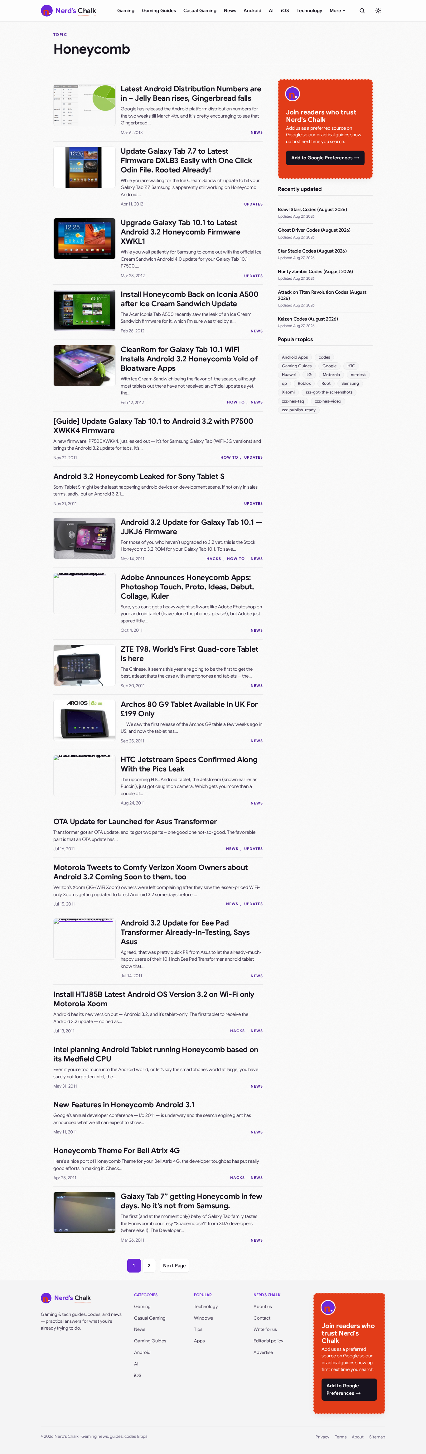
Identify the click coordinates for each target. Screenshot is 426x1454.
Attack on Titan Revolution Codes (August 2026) (322, 295)
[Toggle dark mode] (378, 10)
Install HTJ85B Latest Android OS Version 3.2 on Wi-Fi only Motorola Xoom (153, 999)
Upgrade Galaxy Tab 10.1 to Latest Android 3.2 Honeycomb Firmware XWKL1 (180, 232)
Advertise (263, 1352)
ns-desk (358, 374)
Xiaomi (288, 392)
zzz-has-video (328, 401)
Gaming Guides (159, 10)
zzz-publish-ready (299, 410)
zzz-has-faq (293, 401)
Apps (199, 1341)
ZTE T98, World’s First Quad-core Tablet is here (190, 654)
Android (252, 10)
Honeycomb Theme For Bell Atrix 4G (116, 1150)
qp (284, 383)
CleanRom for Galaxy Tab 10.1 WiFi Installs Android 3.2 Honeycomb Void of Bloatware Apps (189, 359)
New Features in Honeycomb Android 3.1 (124, 1104)
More (335, 10)
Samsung (350, 383)
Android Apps (295, 357)
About (358, 1437)
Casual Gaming (199, 10)
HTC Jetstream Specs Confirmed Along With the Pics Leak (189, 764)
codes (324, 357)
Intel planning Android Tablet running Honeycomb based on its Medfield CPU (155, 1054)
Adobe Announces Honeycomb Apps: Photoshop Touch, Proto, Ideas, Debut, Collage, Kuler (187, 587)
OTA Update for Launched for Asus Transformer (135, 821)
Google (329, 366)
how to (236, 402)
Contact (262, 1318)
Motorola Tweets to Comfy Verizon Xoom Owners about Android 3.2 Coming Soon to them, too (150, 872)
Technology (309, 10)
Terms (340, 1437)
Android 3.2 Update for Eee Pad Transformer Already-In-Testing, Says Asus (185, 932)
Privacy (322, 1437)
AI (271, 10)
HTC (351, 366)
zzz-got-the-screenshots (329, 392)
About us (263, 1306)
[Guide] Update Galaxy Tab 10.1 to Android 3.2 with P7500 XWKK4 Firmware (153, 426)
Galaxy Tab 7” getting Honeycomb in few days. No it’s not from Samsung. (191, 1201)
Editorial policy (268, 1341)
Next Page (174, 1265)
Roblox (304, 383)
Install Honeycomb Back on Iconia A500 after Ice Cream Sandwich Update (190, 299)
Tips (198, 1329)
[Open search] (362, 10)
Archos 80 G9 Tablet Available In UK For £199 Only (189, 709)
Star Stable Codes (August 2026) (312, 251)
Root (326, 383)
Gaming (125, 10)
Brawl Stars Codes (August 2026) (312, 209)
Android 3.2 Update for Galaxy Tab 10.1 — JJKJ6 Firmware (192, 527)
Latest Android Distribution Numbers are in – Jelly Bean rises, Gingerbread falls (191, 93)
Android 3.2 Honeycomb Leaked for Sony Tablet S (138, 476)
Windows (203, 1318)
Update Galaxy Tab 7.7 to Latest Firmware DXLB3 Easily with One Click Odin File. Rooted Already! (186, 161)
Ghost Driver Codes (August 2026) (314, 230)
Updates (253, 204)
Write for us (265, 1329)
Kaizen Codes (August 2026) (308, 319)
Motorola (331, 374)
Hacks (213, 558)
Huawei (289, 374)
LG (309, 374)
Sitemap (377, 1437)
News (230, 10)
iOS (285, 10)
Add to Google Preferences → (325, 158)
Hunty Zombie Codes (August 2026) (315, 271)
